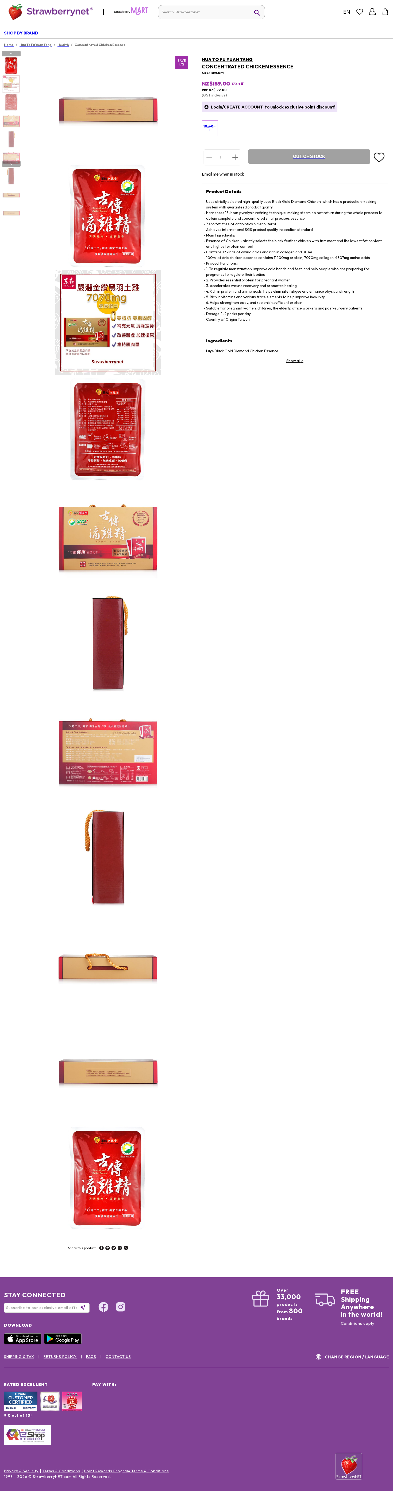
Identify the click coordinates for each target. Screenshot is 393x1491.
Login (216, 107)
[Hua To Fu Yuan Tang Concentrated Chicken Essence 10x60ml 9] (11, 213)
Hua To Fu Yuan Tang (227, 59)
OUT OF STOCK (309, 156)
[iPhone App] (24, 1343)
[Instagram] (120, 1307)
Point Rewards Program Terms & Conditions (126, 1471)
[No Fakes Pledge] (72, 1407)
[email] (120, 1248)
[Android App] (64, 1343)
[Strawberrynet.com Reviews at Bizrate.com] (20, 1409)
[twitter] (113, 1248)
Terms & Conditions (61, 1471)
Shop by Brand (21, 33)
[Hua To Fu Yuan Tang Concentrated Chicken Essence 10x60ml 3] (11, 102)
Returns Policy (60, 1356)
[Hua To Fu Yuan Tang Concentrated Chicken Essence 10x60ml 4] (11, 121)
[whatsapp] (126, 1248)
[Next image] (11, 164)
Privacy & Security (21, 1471)
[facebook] (101, 1248)
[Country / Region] (346, 12)
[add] (235, 157)
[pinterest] (107, 1248)
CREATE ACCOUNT (243, 107)
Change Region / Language (357, 1357)
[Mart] (131, 14)
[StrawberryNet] (48, 11)
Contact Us (118, 1356)
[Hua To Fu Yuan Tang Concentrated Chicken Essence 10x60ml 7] (11, 176)
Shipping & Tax (19, 1356)
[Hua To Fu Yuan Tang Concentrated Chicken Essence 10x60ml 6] (11, 158)
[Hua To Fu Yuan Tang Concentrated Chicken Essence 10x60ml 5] (11, 139)
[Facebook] (103, 1307)
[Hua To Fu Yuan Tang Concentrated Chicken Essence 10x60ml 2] (11, 84)
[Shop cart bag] (385, 12)
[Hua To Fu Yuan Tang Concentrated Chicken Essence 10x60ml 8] (11, 194)
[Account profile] (372, 12)
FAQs (91, 1356)
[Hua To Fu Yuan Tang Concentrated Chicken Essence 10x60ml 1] (11, 65)
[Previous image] (11, 53)
